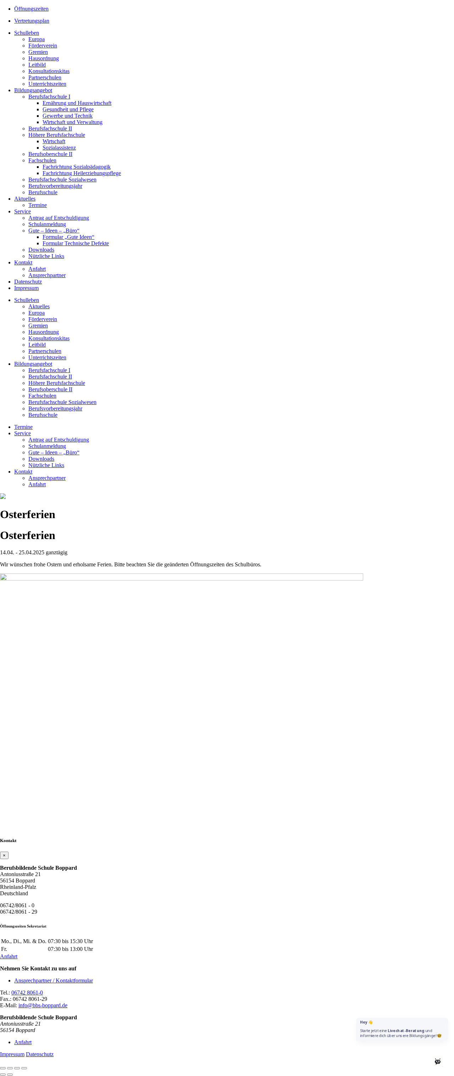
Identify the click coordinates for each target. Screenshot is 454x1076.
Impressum (26, 288)
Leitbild (37, 65)
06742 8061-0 (27, 993)
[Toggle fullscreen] (17, 1068)
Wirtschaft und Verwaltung (73, 122)
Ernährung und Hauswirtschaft (77, 103)
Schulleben (26, 33)
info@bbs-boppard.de (42, 1005)
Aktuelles (24, 199)
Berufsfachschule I (49, 97)
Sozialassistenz (59, 148)
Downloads (41, 250)
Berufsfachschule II (50, 128)
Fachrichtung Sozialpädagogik (77, 167)
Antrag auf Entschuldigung (58, 218)
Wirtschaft (54, 141)
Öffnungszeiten (31, 9)
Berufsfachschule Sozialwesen (62, 179)
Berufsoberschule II (50, 154)
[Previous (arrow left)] (3, 1075)
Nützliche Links (46, 256)
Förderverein (42, 46)
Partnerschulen (44, 77)
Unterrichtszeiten (47, 84)
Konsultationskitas (49, 71)
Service (22, 211)
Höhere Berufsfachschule (56, 135)
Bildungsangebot (33, 90)
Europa (36, 39)
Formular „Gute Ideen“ (68, 237)
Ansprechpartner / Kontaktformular (53, 980)
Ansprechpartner (47, 275)
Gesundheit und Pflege (68, 109)
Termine (37, 205)
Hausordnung (43, 58)
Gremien (38, 52)
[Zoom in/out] (24, 1068)
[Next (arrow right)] (10, 1075)
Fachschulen (42, 160)
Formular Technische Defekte (76, 243)
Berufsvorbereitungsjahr (55, 186)
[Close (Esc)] (3, 1068)
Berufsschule (42, 192)
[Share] (10, 1068)
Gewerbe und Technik (68, 116)
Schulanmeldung (47, 224)
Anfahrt (37, 269)
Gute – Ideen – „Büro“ (53, 231)
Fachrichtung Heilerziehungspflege (82, 173)
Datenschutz (28, 282)
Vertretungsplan (31, 21)
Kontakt (23, 262)
